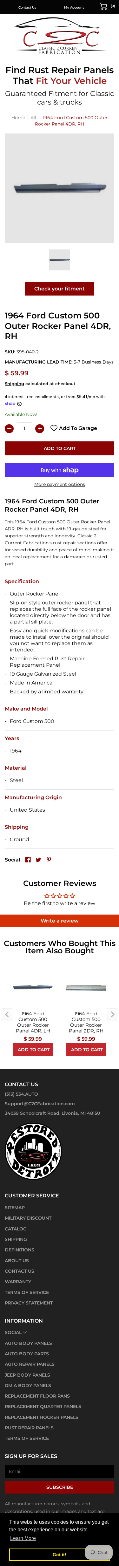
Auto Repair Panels (30, 1364)
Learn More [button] (23, 1538)
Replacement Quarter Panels (43, 1406)
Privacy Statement (29, 1303)
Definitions (19, 1250)
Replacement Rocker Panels (41, 1417)
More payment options (59, 484)
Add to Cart (60, 448)
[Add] (39, 428)
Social (13, 1332)
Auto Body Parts (27, 1354)
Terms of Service (27, 1292)
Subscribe (59, 1487)
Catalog (16, 1229)
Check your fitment (59, 289)
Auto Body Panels (28, 1343)
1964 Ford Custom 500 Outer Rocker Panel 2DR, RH (86, 1022)
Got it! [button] (59, 1554)
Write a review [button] (60, 921)
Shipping (14, 383)
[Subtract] (9, 428)
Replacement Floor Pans (37, 1396)
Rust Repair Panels (29, 1428)
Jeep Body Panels (27, 1375)
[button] (107, 6)
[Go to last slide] (7, 1014)
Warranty (18, 1281)
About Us (17, 1260)
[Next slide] (112, 1014)
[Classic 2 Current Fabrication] (59, 35)
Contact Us (27, 7)
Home (18, 117)
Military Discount (28, 1218)
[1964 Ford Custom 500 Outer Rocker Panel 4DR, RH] (59, 259)
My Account (74, 7)
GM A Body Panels (28, 1385)
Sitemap (15, 1207)
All (33, 117)
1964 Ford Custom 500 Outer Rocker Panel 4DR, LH (33, 1022)
